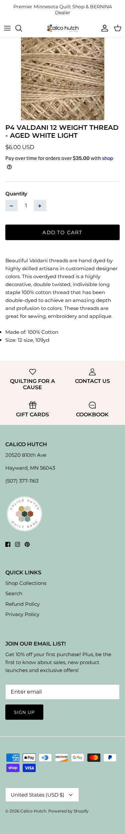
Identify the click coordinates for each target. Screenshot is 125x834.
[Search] (22, 28)
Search (13, 593)
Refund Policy (22, 604)
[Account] (103, 28)
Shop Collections (25, 583)
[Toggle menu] (7, 28)
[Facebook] (7, 544)
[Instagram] (17, 544)
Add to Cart (62, 232)
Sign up (24, 712)
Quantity (16, 193)
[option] (62, 78)
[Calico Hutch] (62, 28)
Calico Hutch (33, 810)
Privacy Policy (22, 614)
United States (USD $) (37, 795)
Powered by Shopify (68, 810)
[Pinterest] (27, 544)
